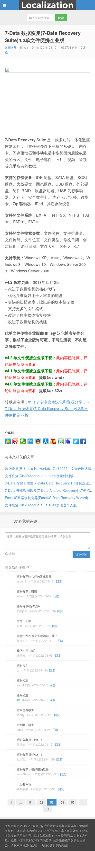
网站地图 (62, 845)
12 (18, 700)
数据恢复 (11, 47)
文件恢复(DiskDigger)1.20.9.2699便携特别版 (39, 475)
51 (31, 802)
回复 (59, 581)
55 (73, 802)
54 (62, 802)
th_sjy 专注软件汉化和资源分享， (47, 5)
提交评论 (81, 554)
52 (41, 802)
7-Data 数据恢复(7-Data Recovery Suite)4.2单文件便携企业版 (43, 36)
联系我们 (48, 845)
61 (47, 809)
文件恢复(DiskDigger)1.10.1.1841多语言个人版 (41, 504)
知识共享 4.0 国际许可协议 (69, 830)
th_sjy (24, 47)
